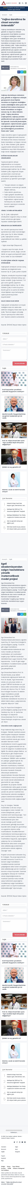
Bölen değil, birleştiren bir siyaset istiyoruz (14, 8)
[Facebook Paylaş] (18, 72)
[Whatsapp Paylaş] (24, 72)
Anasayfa (4, 15)
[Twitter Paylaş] (21, 72)
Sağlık (10, 15)
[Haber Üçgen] (9, 3)
